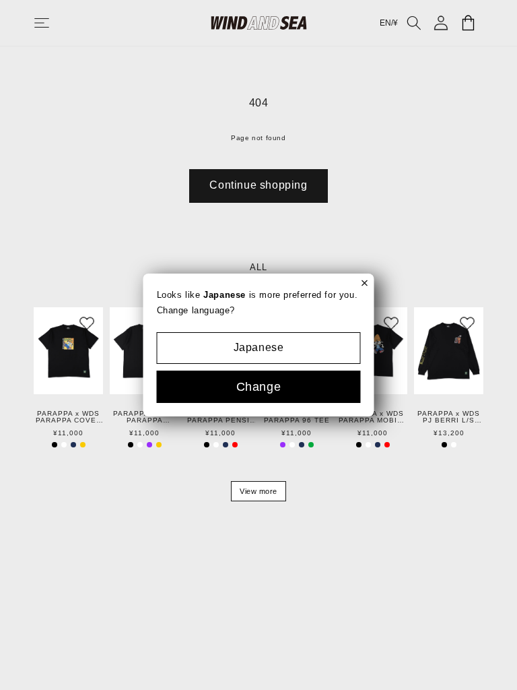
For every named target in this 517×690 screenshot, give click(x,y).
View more (258, 491)
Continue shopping (258, 185)
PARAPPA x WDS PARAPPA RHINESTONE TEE (144, 417)
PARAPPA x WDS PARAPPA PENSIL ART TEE (220, 417)
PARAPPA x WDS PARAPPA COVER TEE (69, 417)
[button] (55, 22)
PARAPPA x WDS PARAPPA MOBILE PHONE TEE (373, 417)
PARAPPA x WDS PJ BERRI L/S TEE (448, 417)
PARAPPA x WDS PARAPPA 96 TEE (297, 417)
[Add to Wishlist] (87, 323)
